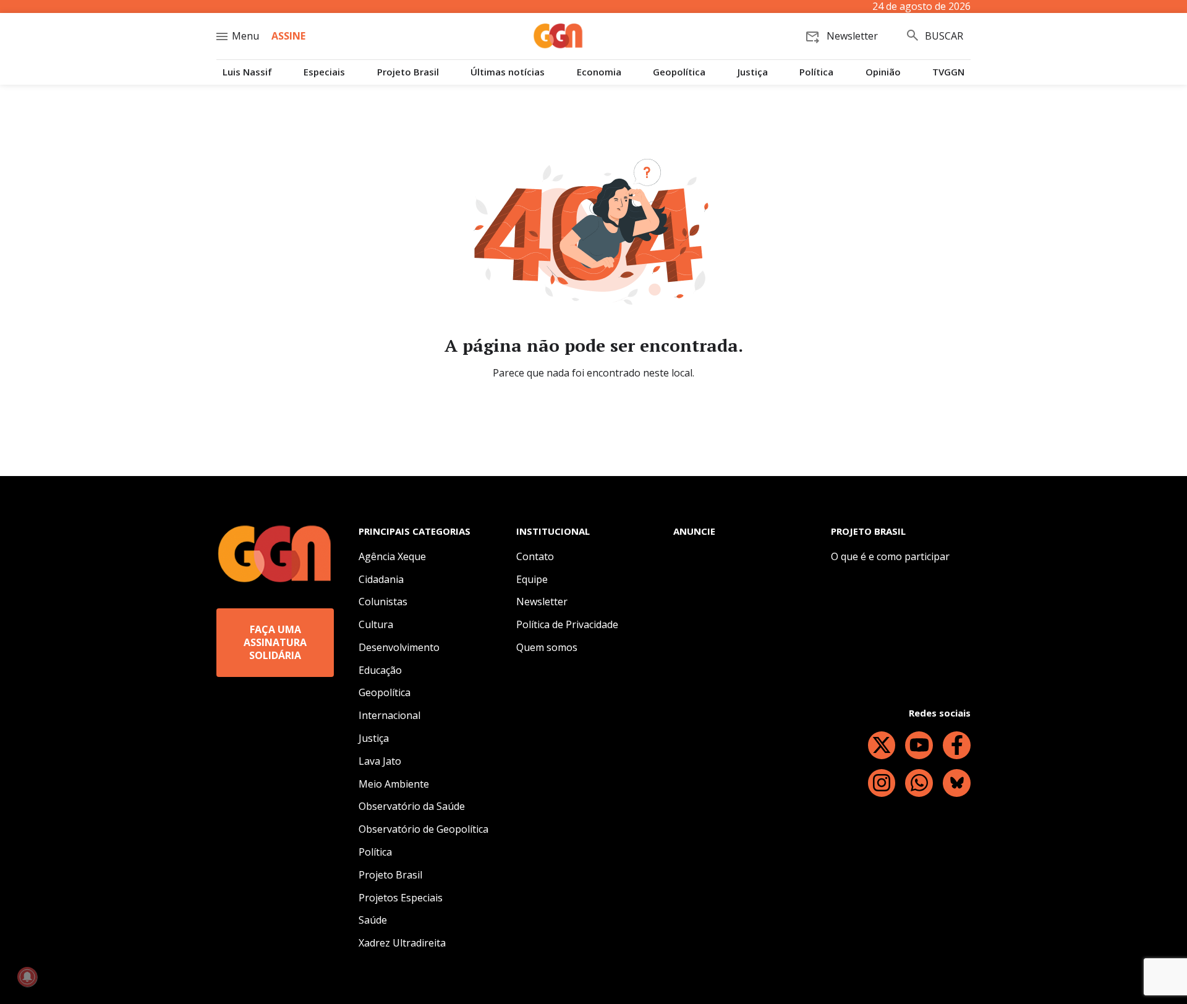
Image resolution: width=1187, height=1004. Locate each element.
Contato (535, 556)
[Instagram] (882, 783)
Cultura (376, 624)
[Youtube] (919, 745)
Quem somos (546, 647)
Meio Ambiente (394, 784)
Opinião (883, 72)
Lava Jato (380, 761)
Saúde (373, 920)
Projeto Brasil (408, 72)
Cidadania (381, 579)
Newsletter (542, 601)
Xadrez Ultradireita (402, 943)
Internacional (389, 715)
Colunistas (383, 601)
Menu (245, 36)
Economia (599, 72)
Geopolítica (679, 72)
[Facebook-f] (957, 745)
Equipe (532, 579)
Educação (380, 670)
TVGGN (948, 72)
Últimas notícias (507, 72)
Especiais (324, 72)
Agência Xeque (392, 556)
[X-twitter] (882, 745)
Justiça (753, 72)
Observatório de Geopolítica (423, 829)
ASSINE (288, 36)
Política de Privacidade (567, 624)
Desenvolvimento (399, 647)
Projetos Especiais (401, 897)
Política (816, 72)
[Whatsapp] (919, 783)
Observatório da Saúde (412, 806)
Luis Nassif (247, 72)
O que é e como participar (890, 556)
